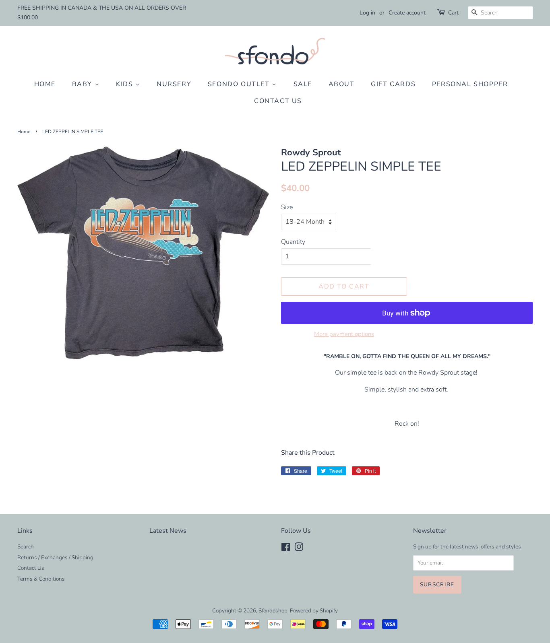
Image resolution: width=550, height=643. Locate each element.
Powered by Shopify (314, 610)
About (342, 84)
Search (25, 546)
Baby (83, 84)
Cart (453, 12)
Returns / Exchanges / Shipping (55, 557)
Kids (125, 84)
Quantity (293, 241)
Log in (367, 12)
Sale (303, 84)
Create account (407, 12)
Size (287, 207)
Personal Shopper (470, 84)
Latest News (167, 530)
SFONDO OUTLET (240, 84)
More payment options (344, 334)
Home (45, 84)
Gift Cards (393, 84)
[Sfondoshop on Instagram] (298, 548)
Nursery (174, 84)
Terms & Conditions (41, 579)
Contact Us (278, 101)
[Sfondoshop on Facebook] (285, 548)
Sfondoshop (272, 610)
